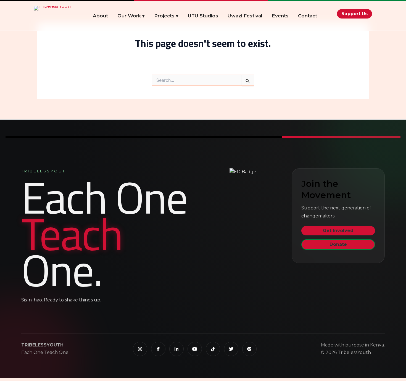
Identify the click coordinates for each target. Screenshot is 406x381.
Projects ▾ (166, 16)
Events (280, 16)
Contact (307, 16)
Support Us (354, 13)
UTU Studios (203, 16)
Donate (338, 244)
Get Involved (338, 230)
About (100, 16)
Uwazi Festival (245, 16)
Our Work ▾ (131, 16)
